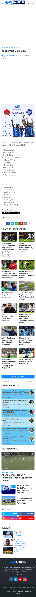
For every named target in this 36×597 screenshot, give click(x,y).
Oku (9, 397)
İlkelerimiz (28, 591)
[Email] (25, 223)
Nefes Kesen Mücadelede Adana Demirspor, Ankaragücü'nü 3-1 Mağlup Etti (9, 364)
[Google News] (10, 211)
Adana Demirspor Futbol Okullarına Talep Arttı (24, 501)
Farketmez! (17, 536)
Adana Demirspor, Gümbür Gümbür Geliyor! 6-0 (26, 362)
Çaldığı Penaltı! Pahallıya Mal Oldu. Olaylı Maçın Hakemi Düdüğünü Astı (9, 274)
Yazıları (20, 534)
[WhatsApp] (17, 223)
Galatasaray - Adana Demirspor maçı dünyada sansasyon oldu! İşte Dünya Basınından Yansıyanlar (8, 250)
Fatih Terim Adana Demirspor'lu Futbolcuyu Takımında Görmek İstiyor (26, 318)
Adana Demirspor (14, 47)
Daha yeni (5, 381)
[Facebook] (8, 223)
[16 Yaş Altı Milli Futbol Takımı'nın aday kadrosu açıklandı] (9, 489)
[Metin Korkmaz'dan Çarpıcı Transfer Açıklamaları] (9, 286)
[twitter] (16, 579)
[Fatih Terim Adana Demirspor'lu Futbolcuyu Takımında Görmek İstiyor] (27, 308)
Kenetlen (17, 552)
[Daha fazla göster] (30, 223)
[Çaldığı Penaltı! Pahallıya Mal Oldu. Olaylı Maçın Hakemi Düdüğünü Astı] (9, 265)
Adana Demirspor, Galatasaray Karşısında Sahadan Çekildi (26, 274)
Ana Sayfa (5, 47)
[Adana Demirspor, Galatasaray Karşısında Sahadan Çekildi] (27, 265)
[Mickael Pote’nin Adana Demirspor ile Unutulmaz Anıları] (27, 331)
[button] (2, 3)
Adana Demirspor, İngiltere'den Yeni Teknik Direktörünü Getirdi (26, 296)
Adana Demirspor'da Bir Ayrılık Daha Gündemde (8, 317)
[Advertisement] (18, 26)
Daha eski (30, 381)
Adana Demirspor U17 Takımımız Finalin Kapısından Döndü (17, 477)
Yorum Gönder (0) (18, 377)
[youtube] (20, 579)
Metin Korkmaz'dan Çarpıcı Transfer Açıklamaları (9, 295)
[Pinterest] (21, 223)
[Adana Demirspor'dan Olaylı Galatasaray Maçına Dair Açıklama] (27, 237)
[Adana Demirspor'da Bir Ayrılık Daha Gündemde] (9, 308)
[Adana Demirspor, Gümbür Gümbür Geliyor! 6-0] (27, 353)
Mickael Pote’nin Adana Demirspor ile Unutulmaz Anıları (26, 341)
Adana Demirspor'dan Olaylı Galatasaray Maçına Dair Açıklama (26, 248)
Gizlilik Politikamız (17, 591)
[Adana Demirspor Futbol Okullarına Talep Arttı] (9, 500)
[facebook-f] (11, 579)
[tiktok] (10, 522)
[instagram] (25, 579)
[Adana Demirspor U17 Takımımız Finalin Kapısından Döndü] (18, 461)
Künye (18, 593)
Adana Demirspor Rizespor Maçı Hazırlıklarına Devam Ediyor (8, 341)
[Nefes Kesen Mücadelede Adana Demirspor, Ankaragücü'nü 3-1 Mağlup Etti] (9, 353)
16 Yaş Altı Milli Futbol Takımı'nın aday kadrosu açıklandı (24, 489)
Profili (16, 534)
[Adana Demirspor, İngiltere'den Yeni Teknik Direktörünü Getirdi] (27, 286)
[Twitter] (12, 223)
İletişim (7, 591)
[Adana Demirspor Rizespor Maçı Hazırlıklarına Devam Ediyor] (9, 331)
